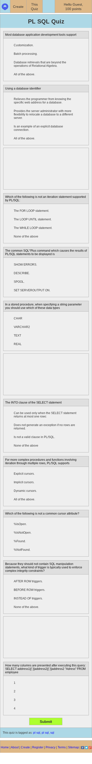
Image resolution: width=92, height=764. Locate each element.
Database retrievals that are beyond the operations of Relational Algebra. (40, 64)
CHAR (18, 318)
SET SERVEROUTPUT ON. (32, 290)
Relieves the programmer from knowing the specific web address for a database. (42, 100)
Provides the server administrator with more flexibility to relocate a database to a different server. (43, 114)
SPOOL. (19, 281)
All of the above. (24, 74)
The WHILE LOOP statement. (33, 228)
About (15, 747)
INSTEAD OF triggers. (28, 598)
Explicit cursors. (24, 473)
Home (5, 747)
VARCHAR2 (22, 327)
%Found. (20, 541)
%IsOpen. (20, 524)
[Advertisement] (46, 168)
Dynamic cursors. (25, 491)
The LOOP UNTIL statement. (33, 219)
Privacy (50, 747)
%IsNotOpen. (22, 532)
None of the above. (26, 607)
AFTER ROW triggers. (28, 581)
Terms (62, 747)
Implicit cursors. (24, 482)
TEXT (17, 335)
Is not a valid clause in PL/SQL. (34, 437)
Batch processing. (26, 54)
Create (25, 747)
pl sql (36, 732)
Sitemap (73, 747)
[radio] (8, 45)
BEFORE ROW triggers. (29, 590)
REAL (18, 344)
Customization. (24, 45)
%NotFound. (22, 549)
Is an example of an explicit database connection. (38, 128)
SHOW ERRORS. (25, 264)
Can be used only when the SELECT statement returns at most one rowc (45, 414)
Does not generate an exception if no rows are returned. (44, 426)
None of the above (26, 236)
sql (52, 732)
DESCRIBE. (22, 273)
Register (37, 747)
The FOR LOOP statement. (31, 211)
